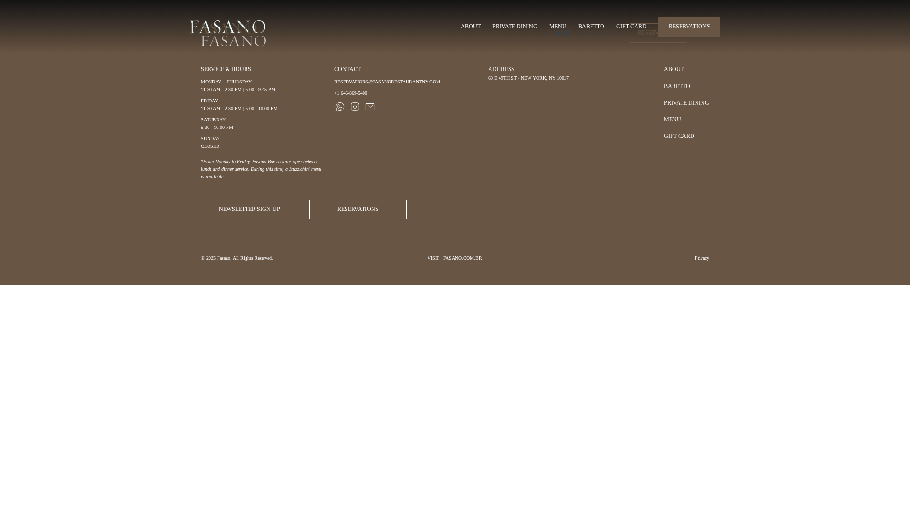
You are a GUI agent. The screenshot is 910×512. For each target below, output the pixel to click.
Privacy (702, 258)
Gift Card (679, 136)
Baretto (677, 86)
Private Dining (686, 103)
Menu (672, 119)
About (674, 69)
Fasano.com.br (462, 258)
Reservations (658, 32)
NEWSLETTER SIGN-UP (249, 209)
